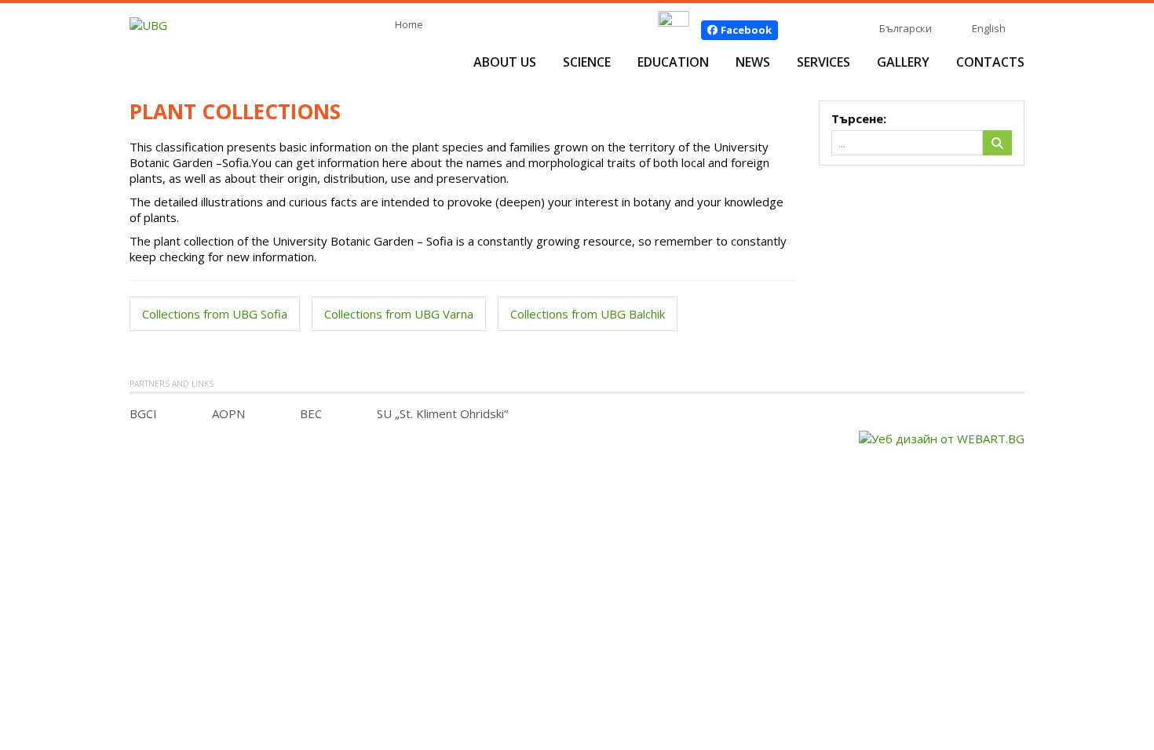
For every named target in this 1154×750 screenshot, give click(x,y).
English (989, 28)
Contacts (990, 62)
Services (823, 62)
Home (409, 24)
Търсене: (858, 118)
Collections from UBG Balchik (587, 314)
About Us (504, 62)
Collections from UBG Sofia (214, 314)
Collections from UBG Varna (398, 314)
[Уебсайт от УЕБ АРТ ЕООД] (941, 437)
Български (905, 28)
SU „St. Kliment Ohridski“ (442, 413)
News (753, 62)
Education (673, 62)
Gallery (903, 62)
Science (587, 62)
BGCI (143, 413)
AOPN (228, 413)
